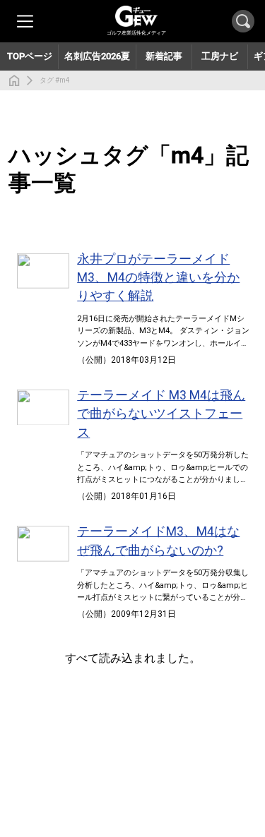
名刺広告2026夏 (97, 56)
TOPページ (29, 56)
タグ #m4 (55, 80)
